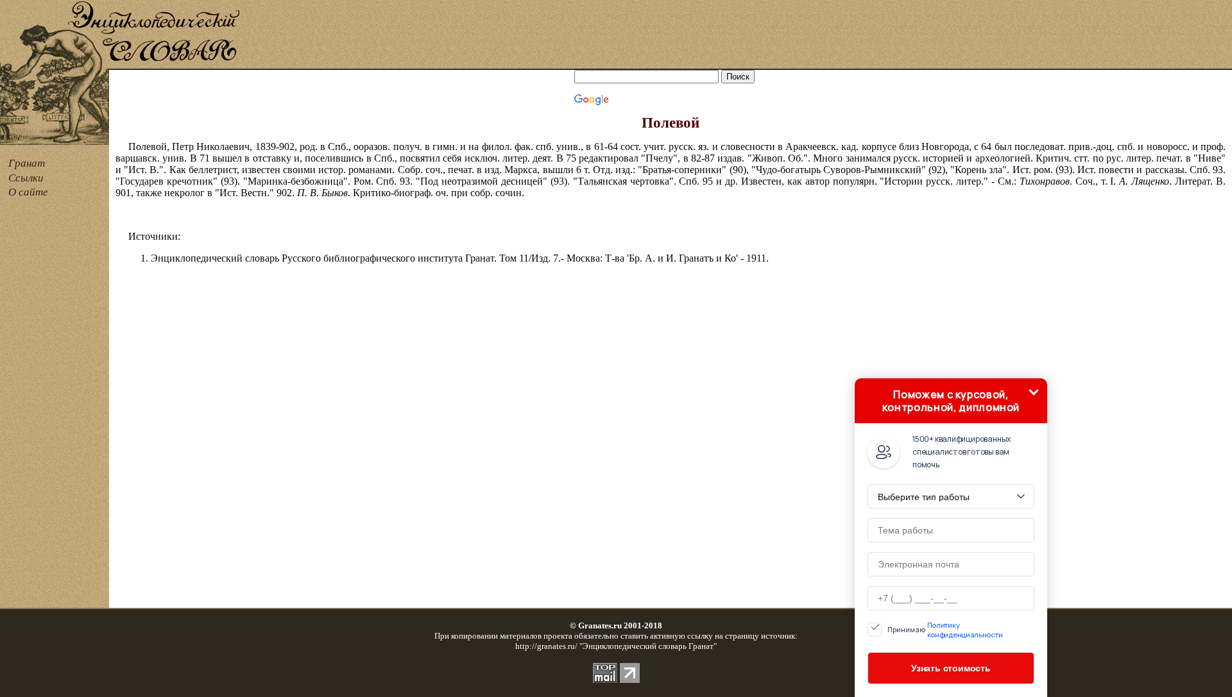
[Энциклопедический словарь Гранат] (54, 66)
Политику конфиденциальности (965, 629)
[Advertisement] (736, 35)
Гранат (26, 163)
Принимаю (945, 629)
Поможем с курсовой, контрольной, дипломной (951, 400)
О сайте (28, 192)
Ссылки (26, 178)
